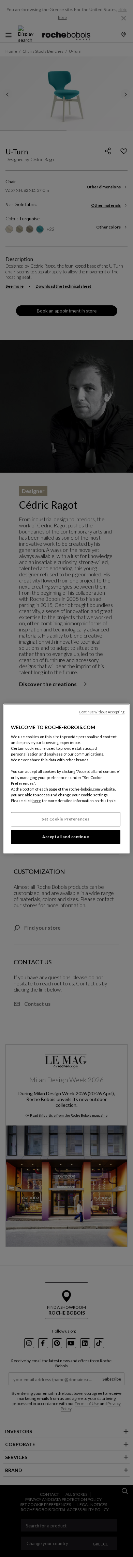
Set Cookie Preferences (66, 819)
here (36, 800)
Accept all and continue (65, 836)
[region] (66, 778)
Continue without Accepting (102, 712)
